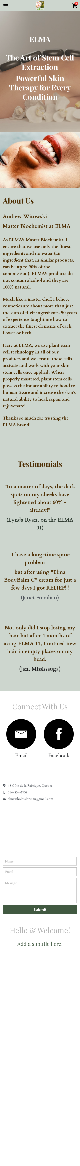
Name (9, 861)
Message (11, 883)
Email (9, 871)
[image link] (21, 734)
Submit (40, 909)
